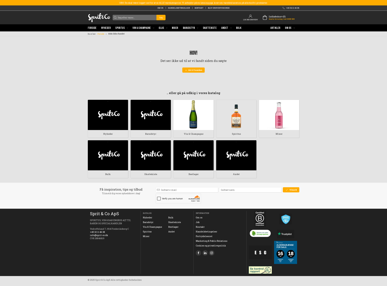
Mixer (279, 133)
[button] (121, 27)
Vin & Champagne (193, 133)
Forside (101, 34)
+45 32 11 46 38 (97, 232)
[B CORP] (260, 219)
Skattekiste (150, 174)
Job (198, 222)
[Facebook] (198, 253)
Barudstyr (150, 133)
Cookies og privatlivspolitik (211, 245)
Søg (161, 17)
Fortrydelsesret (204, 236)
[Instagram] (211, 253)
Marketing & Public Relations (211, 240)
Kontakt (199, 8)
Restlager (194, 174)
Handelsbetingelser (179, 8)
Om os (160, 8)
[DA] (99, 17)
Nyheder (108, 133)
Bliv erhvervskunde (219, 8)
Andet (236, 174)
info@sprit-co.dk (99, 235)
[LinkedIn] (205, 253)
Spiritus (236, 133)
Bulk (108, 174)
